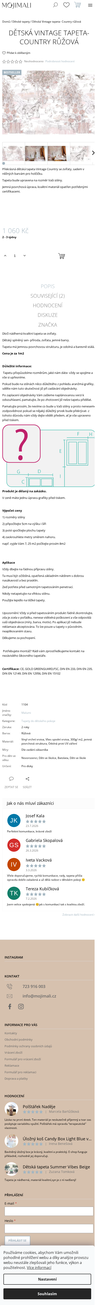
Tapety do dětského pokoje (38, 721)
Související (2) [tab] (48, 295)
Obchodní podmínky (19, 1039)
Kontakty (11, 1033)
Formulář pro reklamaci (20, 1072)
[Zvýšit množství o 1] (5, 255)
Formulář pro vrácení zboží (23, 1059)
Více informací (39, 1267)
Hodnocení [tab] (47, 305)
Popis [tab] (48, 286)
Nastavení (47, 1279)
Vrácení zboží (13, 1052)
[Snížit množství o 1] (24, 255)
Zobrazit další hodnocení (77, 915)
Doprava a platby (16, 1078)
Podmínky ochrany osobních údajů (28, 1046)
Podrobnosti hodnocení (60, 61)
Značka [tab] (47, 324)
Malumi (26, 713)
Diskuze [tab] (48, 315)
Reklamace (12, 1065)
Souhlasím (47, 1293)
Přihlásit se (17, 1240)
